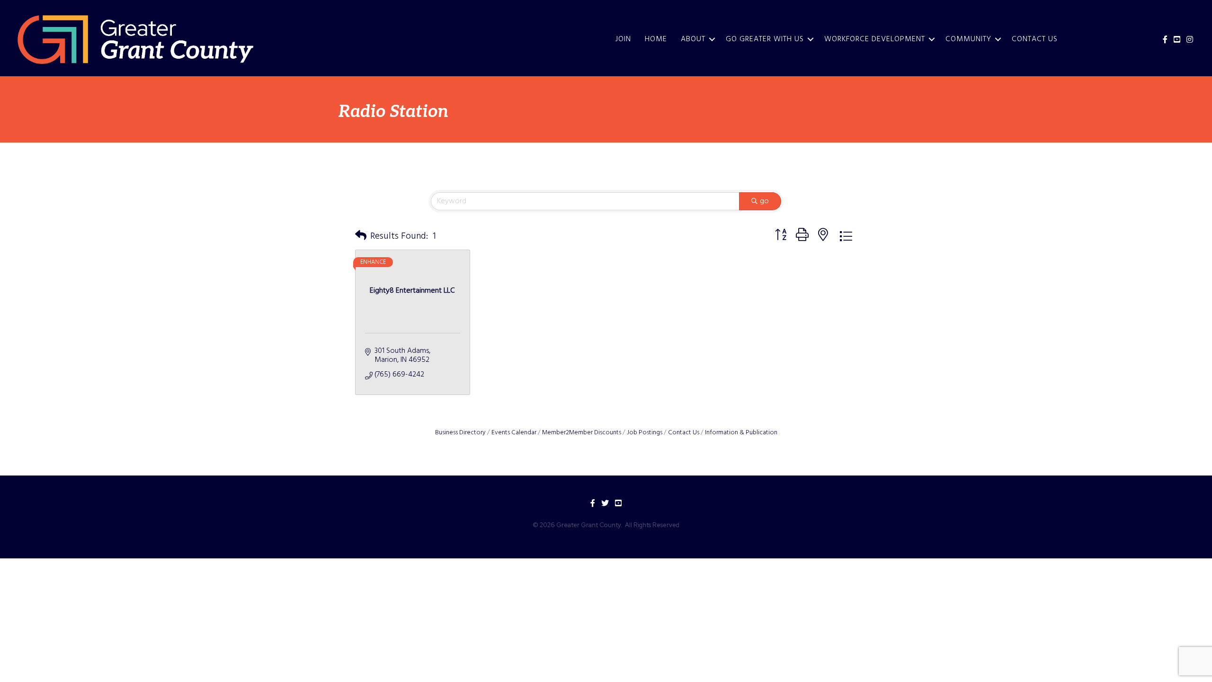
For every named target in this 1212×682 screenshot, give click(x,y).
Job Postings (644, 433)
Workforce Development (874, 39)
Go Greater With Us (765, 39)
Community (968, 39)
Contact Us (1035, 39)
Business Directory (460, 433)
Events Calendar (513, 433)
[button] (360, 236)
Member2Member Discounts (581, 433)
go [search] (764, 201)
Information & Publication (741, 433)
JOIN (623, 39)
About (693, 39)
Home (656, 39)
